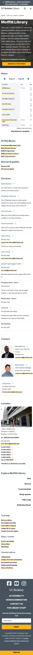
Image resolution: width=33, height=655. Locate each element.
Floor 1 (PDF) (5, 447)
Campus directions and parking (11, 559)
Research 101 (5, 166)
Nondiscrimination (16, 600)
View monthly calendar (20, 131)
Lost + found (5, 252)
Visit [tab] (29, 478)
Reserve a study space (16, 64)
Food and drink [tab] (24, 489)
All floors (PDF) (7, 460)
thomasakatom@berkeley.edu (12, 392)
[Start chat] (16, 652)
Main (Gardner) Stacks (8, 148)
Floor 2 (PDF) (6, 449)
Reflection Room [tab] (24, 505)
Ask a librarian (6, 184)
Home (3, 15)
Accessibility (16, 596)
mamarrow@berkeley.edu (23, 357)
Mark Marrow (20, 346)
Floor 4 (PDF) (6, 455)
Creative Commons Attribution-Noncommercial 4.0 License (16, 641)
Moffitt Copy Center (8, 151)
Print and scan (6, 211)
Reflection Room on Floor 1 (10, 153)
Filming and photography (9, 565)
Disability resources (8, 196)
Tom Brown (6, 384)
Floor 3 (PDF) (6, 452)
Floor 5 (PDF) (6, 457)
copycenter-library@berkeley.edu (12, 242)
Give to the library (7, 568)
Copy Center (6, 236)
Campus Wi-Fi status (8, 528)
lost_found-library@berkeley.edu (12, 258)
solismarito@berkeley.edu (24, 373)
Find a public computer (8, 525)
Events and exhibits (7, 541)
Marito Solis (19, 365)
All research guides (7, 169)
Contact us (16, 604)
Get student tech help (8, 523)
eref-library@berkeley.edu (10, 443)
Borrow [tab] (28, 484)
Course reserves (7, 223)
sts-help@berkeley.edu (9, 270)
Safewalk (4, 308)
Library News (5, 544)
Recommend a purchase (9, 562)
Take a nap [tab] (26, 500)
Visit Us (9, 15)
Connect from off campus (9, 531)
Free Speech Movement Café (10, 145)
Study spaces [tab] (25, 494)
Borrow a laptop (6, 520)
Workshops (5, 546)
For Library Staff (16, 608)
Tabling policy (5, 557)
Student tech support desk (11, 264)
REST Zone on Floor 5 (8, 156)
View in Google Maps (11, 437)
